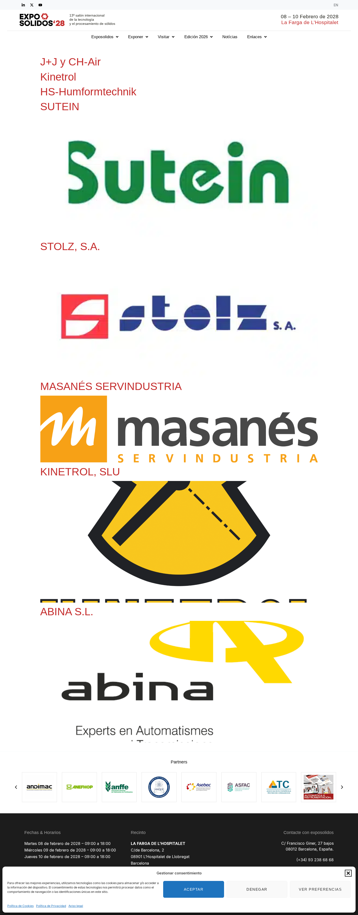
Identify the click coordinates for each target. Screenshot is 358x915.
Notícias (229, 37)
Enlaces (254, 37)
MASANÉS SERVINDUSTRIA (111, 386)
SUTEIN (59, 106)
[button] (348, 873)
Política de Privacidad (51, 906)
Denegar (256, 889)
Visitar (164, 37)
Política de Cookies (20, 906)
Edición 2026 (196, 37)
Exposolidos (102, 37)
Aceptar (194, 889)
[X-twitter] (31, 5)
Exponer (135, 37)
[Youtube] (40, 5)
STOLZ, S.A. (70, 246)
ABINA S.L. (66, 611)
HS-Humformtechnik (88, 92)
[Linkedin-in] (23, 5)
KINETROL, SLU (80, 472)
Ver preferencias (320, 889)
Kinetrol (58, 77)
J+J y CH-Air (70, 62)
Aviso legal (75, 906)
